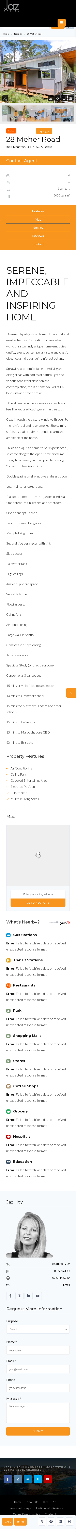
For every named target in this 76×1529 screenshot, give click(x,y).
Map (38, 219)
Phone (10, 1379)
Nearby (38, 227)
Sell (55, 1502)
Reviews (38, 236)
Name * (11, 1342)
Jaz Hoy (14, 1202)
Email (20, 1521)
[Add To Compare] (64, 98)
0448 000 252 (61, 1264)
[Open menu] (62, 23)
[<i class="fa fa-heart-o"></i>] (57, 98)
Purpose (12, 1321)
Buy (45, 1502)
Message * (13, 1398)
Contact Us (52, 1514)
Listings (18, 34)
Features (38, 211)
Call (8, 1521)
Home (6, 34)
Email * (11, 1361)
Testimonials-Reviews (49, 1508)
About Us (32, 1502)
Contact (38, 244)
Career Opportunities (26, 1514)
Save (46, 132)
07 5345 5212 (61, 1277)
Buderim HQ (62, 1271)
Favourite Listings (20, 1508)
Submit (38, 1431)
